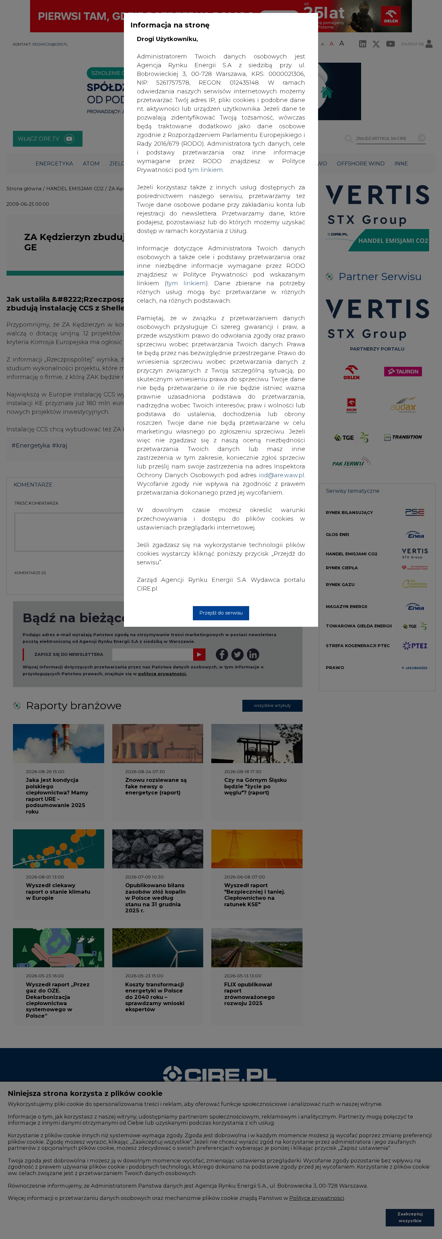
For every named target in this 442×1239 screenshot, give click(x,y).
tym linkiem (186, 283)
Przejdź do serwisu (221, 613)
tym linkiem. (206, 169)
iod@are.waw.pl (281, 475)
